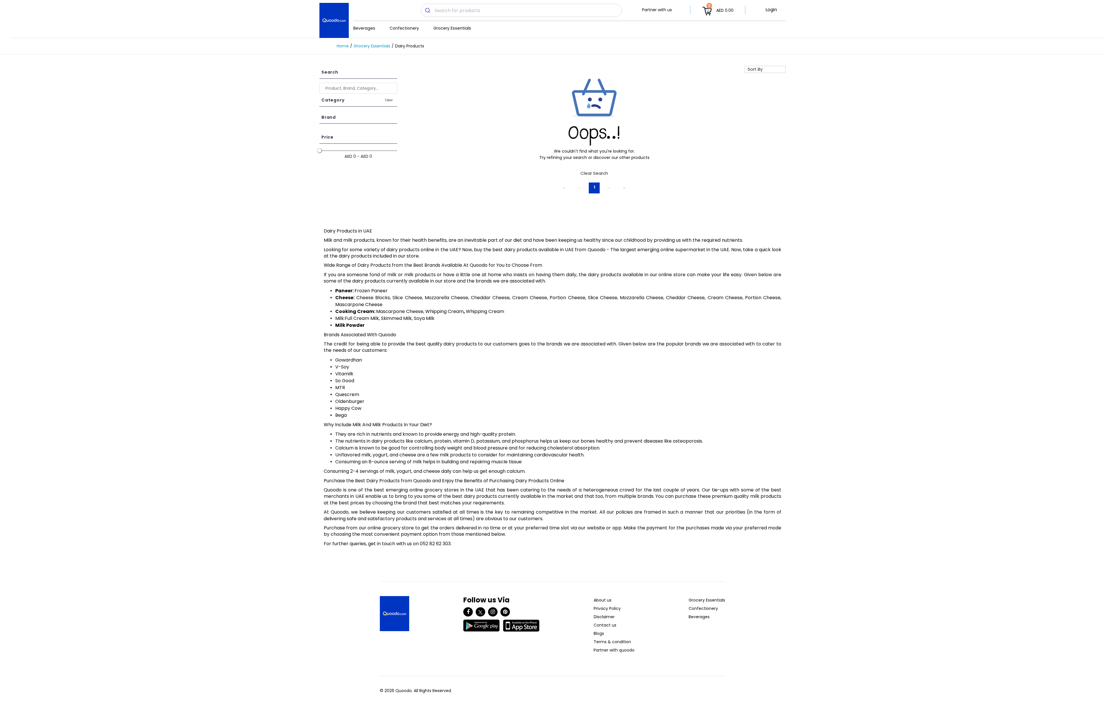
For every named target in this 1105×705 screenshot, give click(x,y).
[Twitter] (480, 611)
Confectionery (404, 28)
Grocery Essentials (452, 28)
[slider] (319, 151)
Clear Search (594, 173)
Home (343, 46)
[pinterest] (505, 611)
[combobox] (521, 10)
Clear (389, 100)
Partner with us (657, 10)
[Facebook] (468, 611)
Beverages (364, 28)
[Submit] (428, 10)
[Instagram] (493, 611)
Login (771, 9)
